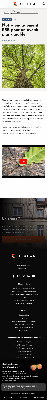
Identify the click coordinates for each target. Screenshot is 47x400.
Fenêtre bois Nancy (24, 351)
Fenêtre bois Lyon (24, 342)
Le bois (24, 318)
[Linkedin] (28, 276)
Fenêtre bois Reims (24, 354)
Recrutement (24, 330)
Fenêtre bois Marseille (24, 348)
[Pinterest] (23, 276)
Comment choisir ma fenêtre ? (24, 291)
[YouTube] (33, 276)
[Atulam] (24, 4)
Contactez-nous (23, 240)
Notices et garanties (24, 304)
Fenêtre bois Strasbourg (24, 357)
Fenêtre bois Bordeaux (24, 345)
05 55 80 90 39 (23, 269)
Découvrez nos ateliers (24, 327)
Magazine (15, 11)
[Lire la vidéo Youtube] (23, 161)
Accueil (6, 11)
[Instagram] (18, 276)
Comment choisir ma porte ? (24, 301)
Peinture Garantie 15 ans (24, 324)
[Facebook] (13, 276)
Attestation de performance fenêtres (24, 294)
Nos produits (24, 284)
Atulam (24, 311)
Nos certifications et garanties (24, 321)
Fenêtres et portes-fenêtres (24, 288)
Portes (24, 297)
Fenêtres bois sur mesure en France (24, 338)
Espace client (24, 315)
